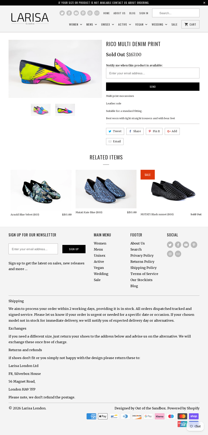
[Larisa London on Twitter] (62, 13)
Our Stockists (141, 280)
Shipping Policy (143, 268)
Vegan (139, 24)
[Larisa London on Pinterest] (83, 13)
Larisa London (34, 408)
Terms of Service (144, 274)
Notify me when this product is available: (134, 65)
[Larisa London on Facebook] (69, 13)
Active (123, 24)
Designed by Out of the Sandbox (140, 408)
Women (74, 24)
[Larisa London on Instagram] (90, 13)
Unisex (106, 24)
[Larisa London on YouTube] (76, 13)
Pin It (156, 131)
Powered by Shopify (183, 408)
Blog (132, 13)
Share (137, 131)
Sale (174, 24)
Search (136, 249)
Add (174, 131)
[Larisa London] (30, 19)
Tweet (117, 131)
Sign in (143, 13)
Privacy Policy (142, 255)
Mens (90, 24)
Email (117, 141)
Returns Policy (142, 262)
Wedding (158, 24)
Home (106, 13)
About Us (137, 243)
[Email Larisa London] (97, 13)
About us (120, 13)
